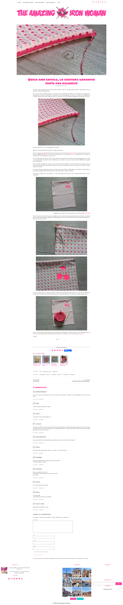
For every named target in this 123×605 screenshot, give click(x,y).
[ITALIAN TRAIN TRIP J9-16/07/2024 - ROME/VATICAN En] (67, 572)
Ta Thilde (38, 424)
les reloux (39, 469)
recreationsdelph (41, 391)
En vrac (40, 371)
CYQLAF (38, 413)
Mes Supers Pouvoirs (28, 2)
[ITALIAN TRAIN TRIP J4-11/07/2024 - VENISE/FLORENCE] (86, 582)
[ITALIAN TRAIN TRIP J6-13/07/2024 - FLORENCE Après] (67, 582)
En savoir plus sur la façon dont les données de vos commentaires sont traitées (71, 558)
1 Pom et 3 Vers (40, 503)
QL (61, 374)
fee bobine (39, 457)
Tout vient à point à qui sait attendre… (81, 381)
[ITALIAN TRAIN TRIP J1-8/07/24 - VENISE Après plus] (86, 592)
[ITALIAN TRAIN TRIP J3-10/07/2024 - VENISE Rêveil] (67, 592)
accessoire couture (42, 374)
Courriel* (34, 540)
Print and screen (39, 2)
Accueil (19, 2)
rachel (38, 447)
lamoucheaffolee (41, 437)
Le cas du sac (36, 381)
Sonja (37, 403)
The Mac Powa (54, 371)
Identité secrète (50, 2)
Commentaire (35, 519)
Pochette (58, 374)
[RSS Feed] (21, 579)
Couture (47, 374)
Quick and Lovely (66, 374)
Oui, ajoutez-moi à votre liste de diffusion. (41, 551)
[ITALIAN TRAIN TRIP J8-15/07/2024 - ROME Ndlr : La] (77, 572)
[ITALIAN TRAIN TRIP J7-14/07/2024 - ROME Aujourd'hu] (86, 572)
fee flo (38, 492)
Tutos (58, 2)
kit (50, 374)
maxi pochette (54, 374)
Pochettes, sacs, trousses (47, 371)
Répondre (41, 399)
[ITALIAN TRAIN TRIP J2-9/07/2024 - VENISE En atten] (77, 592)
